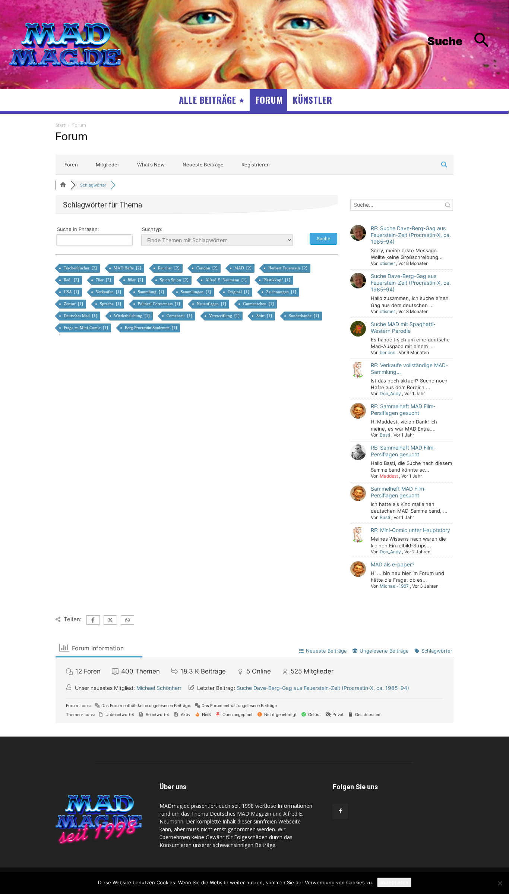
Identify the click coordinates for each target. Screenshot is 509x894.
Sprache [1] (111, 303)
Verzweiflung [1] (225, 315)
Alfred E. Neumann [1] (226, 280)
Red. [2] (72, 280)
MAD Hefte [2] (128, 268)
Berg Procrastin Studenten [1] (151, 327)
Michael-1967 (394, 586)
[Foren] (63, 185)
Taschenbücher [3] (81, 268)
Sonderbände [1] (304, 315)
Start (60, 125)
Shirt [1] (264, 315)
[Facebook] (340, 811)
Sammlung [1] (151, 292)
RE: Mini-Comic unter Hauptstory (410, 530)
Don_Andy (390, 393)
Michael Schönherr (158, 688)
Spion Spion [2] (175, 280)
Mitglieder (107, 165)
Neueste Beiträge (203, 165)
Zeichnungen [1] (281, 292)
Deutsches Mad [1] (81, 315)
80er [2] (136, 280)
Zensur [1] (74, 303)
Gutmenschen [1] (259, 303)
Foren (71, 165)
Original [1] (239, 292)
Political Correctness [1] (159, 303)
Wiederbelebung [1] (132, 315)
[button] (463, 41)
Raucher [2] (169, 268)
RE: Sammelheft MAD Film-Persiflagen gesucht (403, 409)
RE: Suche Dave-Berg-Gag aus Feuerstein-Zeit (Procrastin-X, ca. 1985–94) (411, 235)
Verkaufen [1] (109, 292)
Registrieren (255, 165)
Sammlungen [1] (196, 292)
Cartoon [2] (207, 268)
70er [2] (104, 280)
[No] (499, 883)
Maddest (389, 476)
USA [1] (72, 292)
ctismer (387, 263)
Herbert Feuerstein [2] (288, 268)
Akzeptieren (394, 882)
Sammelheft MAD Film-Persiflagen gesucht (398, 491)
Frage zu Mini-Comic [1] (86, 327)
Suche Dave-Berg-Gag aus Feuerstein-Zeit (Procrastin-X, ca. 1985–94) (411, 283)
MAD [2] (243, 268)
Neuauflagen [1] (212, 303)
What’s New (151, 165)
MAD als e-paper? (392, 564)
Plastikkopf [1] (277, 280)
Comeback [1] (180, 315)
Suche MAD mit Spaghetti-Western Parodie (403, 327)
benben (387, 352)
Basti (385, 435)
